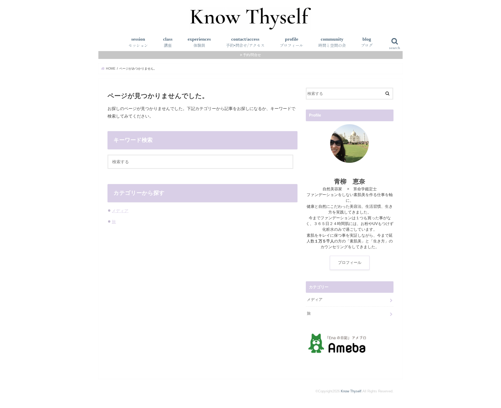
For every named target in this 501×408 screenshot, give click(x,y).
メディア (120, 210)
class (167, 42)
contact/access (245, 42)
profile (291, 42)
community (332, 42)
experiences (199, 42)
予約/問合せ (252, 55)
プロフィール (349, 262)
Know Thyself (351, 391)
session (138, 42)
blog (367, 42)
